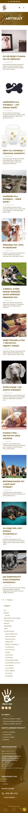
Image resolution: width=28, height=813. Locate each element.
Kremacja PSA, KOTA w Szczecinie (13, 246)
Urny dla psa (8, 673)
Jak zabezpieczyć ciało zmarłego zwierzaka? (12, 579)
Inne (5, 610)
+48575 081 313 (10, 751)
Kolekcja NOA (9, 642)
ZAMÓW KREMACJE (9, 797)
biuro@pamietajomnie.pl (11, 753)
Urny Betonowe (9, 647)
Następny (10, 600)
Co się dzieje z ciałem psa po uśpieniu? (14, 57)
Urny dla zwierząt (9, 631)
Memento (6, 623)
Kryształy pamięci (9, 621)
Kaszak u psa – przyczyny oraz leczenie (11, 435)
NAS (5, 779)
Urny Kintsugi (9, 657)
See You (7, 615)
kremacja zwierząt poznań (12, 719)
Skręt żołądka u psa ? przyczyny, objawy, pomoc (14, 343)
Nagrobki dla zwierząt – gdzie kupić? (12, 199)
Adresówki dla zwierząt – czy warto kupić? (11, 105)
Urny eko (7, 652)
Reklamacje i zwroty (22, 809)
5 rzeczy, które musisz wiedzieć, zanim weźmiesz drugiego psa (11, 293)
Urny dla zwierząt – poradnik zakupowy (14, 152)
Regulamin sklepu (14, 809)
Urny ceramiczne (10, 650)
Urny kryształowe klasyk (11, 660)
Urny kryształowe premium (12, 663)
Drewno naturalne (10, 636)
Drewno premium (10, 639)
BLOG (5, 781)
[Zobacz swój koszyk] (19, 8)
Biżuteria (6, 613)
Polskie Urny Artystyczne (12, 644)
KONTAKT (6, 784)
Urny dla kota (9, 676)
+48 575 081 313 (15, 1)
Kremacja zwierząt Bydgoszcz (13, 721)
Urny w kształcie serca (11, 634)
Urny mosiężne (9, 668)
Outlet (5, 629)
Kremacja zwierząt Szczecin (12, 724)
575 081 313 (11, 793)
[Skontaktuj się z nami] (24, 809)
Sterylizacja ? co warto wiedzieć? (12, 388)
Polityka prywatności (5, 809)
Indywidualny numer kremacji (12, 618)
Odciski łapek (8, 626)
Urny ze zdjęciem (10, 671)
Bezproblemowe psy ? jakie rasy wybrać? (13, 484)
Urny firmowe (9, 655)
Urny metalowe (9, 665)
